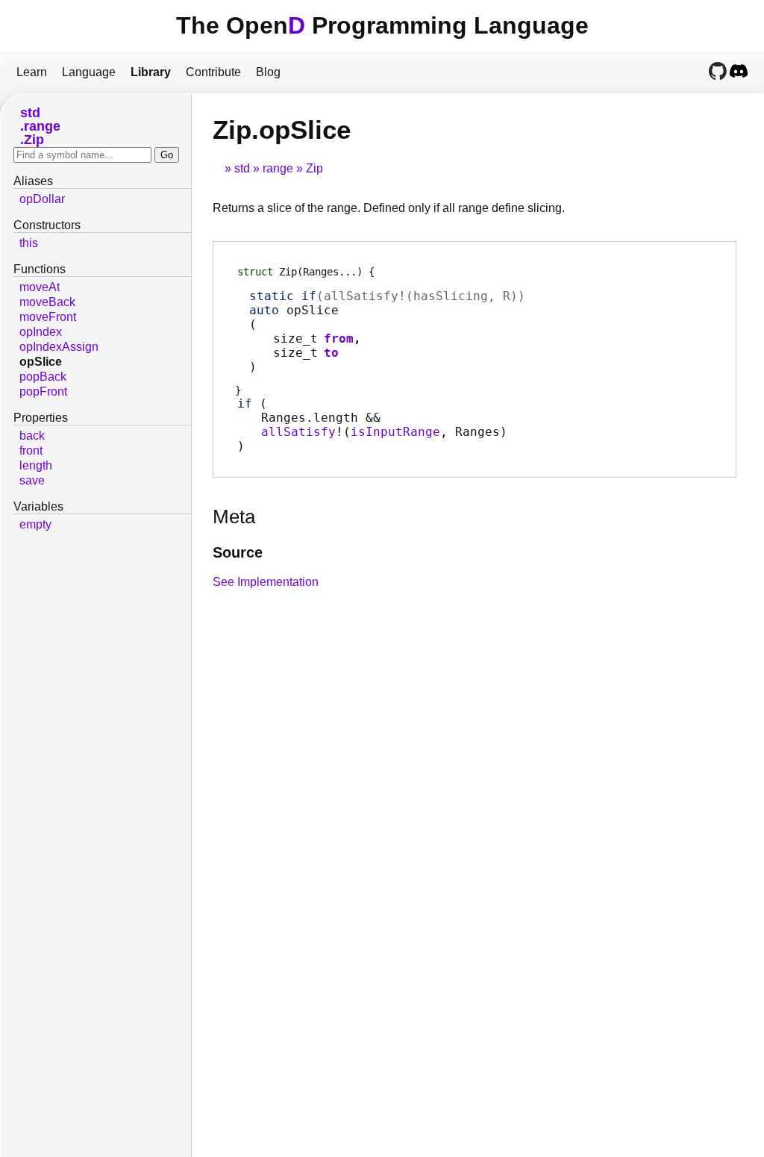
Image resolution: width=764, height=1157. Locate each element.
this (28, 243)
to (331, 353)
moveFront (47, 317)
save (32, 480)
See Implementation (266, 582)
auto (264, 310)
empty (35, 524)
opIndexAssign (58, 346)
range (278, 168)
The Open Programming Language (382, 25)
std (242, 168)
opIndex (40, 331)
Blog (268, 72)
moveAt (39, 287)
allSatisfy (298, 432)
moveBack (47, 302)
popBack (42, 376)
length (35, 465)
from (339, 338)
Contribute (213, 72)
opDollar (42, 199)
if (244, 403)
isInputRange (395, 432)
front (31, 450)
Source (238, 552)
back (32, 435)
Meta (234, 516)
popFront (43, 391)
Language (89, 72)
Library (151, 72)
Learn (31, 72)
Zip (314, 168)
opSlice (40, 361)
